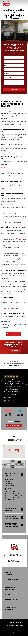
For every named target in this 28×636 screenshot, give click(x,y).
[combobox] (14, 77)
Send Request (14, 89)
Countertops (9, 577)
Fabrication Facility (11, 509)
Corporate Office (10, 474)
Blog (6, 602)
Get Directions (9, 486)
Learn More (15, 350)
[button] (11, 421)
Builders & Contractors (13, 597)
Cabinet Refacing (10, 574)
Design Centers (14, 334)
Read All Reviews (15, 425)
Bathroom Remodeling (12, 582)
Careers (7, 592)
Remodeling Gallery (11, 599)
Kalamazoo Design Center (11, 517)
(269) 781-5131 (15, 561)
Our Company (10, 587)
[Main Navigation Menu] (24, 3)
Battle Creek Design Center (11, 525)
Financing (8, 594)
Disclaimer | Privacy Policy (14, 623)
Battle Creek (9, 609)
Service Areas (9, 589)
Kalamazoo (9, 612)
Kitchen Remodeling (11, 579)
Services (8, 572)
